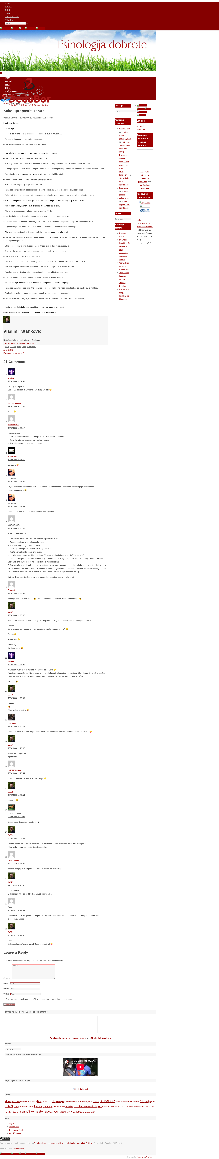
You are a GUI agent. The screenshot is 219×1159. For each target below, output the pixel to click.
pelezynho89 (13, 860)
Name (6, 983)
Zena (24, 347)
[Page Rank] (144, 203)
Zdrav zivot (84, 1112)
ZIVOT (94, 1112)
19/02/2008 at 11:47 (16, 460)
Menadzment (59, 1106)
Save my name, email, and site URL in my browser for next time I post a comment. (41, 999)
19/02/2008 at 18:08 (16, 698)
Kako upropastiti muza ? (13, 353)
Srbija (25, 1111)
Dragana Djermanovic (122, 1101)
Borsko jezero (87, 1101)
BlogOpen (47, 1101)
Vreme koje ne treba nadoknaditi (124, 181)
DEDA (7, 13)
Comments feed (16, 1130)
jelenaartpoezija (14, 403)
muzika (69, 1106)
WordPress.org (15, 1133)
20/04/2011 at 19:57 (16, 935)
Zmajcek (11, 590)
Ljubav (38, 1106)
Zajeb (76, 1111)
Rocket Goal (124, 129)
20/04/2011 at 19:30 (16, 910)
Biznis (34, 1101)
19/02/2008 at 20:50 (16, 795)
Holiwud (42, 118)
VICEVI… (9, 20)
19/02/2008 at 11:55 (16, 506)
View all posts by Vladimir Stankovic (20, 343)
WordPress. (149, 1157)
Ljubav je (47, 1106)
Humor (50, 118)
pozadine (136, 1106)
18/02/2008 (24, 118)
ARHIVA (8, 7)
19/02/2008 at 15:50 (16, 665)
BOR (79, 1101)
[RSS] (22, 28)
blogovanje (58, 1101)
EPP (130, 1101)
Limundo (31, 1106)
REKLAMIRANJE (12, 17)
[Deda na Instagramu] (30, 28)
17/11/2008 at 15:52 (16, 885)
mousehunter (13, 425)
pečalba (131, 1106)
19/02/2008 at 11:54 (16, 481)
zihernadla (12, 456)
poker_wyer (124, 198)
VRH (69, 1111)
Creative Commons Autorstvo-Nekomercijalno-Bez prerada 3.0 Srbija (63, 1143)
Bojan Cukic (73, 1101)
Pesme (114, 1106)
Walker (11, 378)
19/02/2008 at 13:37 (16, 615)
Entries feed (14, 1127)
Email (6, 989)
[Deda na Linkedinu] (40, 28)
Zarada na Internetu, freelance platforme (68, 1038)
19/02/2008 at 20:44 (16, 773)
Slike (19, 1111)
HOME (7, 3)
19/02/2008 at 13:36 (16, 593)
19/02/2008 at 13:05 (16, 528)
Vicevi (63, 1111)
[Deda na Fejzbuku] (5, 28)
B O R (7, 10)
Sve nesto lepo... (40, 1111)
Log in (11, 1123)
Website (6, 994)
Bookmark (31, 347)
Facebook (136, 1101)
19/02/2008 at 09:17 (16, 428)
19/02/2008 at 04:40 (16, 406)
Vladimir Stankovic (11, 118)
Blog (39, 1101)
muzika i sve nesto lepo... (88, 1106)
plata (7, 347)
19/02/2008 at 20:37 (16, 748)
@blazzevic (19, 1148)
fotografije (145, 1101)
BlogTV (66, 1101)
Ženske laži (8, 350)
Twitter (56, 1112)
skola (14, 1112)
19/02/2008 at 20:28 (16, 726)
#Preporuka (12, 1101)
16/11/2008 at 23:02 (16, 863)
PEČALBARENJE (122, 1106)
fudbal (153, 1101)
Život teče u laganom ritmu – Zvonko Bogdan (124, 279)
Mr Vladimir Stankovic (101, 1038)
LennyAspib (124, 188)
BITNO (29, 1101)
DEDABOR (107, 1101)
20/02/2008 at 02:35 (16, 817)
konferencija (23, 1106)
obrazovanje (106, 1106)
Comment (7, 978)
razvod (13, 347)
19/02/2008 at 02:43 (16, 381)
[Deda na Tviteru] (15, 28)
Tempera (140, 1157)
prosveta (142, 1106)
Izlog (16, 1106)
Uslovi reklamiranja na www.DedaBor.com (145, 223)
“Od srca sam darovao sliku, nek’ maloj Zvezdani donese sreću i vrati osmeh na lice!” (124, 155)
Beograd (23, 1101)
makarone (12, 723)
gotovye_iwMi (125, 139)
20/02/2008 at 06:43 (16, 838)
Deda (96, 1101)
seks (19, 347)
